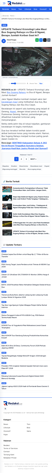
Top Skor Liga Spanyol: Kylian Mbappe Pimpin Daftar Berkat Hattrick (24, 306)
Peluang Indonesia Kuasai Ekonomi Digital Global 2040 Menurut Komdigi (23, 377)
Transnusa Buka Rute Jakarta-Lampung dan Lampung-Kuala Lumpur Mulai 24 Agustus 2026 (25, 296)
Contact (7, 451)
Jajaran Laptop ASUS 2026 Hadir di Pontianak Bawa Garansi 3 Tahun (25, 387)
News (13, 9)
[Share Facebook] (41, 40)
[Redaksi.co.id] (29, 3)
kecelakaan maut (10, 102)
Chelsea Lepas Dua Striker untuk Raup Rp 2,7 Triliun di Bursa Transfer (25, 255)
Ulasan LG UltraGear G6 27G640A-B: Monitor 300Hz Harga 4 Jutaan (25, 276)
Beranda (5, 9)
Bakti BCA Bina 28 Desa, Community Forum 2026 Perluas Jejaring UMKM (24, 347)
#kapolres (5, 166)
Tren (20, 9)
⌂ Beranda (5, 16)
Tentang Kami (9, 455)
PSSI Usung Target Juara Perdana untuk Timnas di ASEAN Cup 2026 (26, 265)
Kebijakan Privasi (10, 458)
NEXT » (33, 159)
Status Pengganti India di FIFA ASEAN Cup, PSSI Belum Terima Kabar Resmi (23, 316)
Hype (6, 434)
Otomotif (43, 9)
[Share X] (45, 40)
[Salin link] (48, 40)
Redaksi (7, 445)
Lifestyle (27, 9)
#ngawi (46, 166)
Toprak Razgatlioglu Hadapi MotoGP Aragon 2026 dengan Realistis (24, 357)
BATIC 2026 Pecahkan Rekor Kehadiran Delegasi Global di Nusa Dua (26, 286)
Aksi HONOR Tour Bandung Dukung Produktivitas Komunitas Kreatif (25, 336)
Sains (29, 431)
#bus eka (22, 169)
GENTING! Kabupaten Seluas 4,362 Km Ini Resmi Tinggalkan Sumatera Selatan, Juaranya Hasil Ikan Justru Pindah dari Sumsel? (25, 146)
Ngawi (13, 111)
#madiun (14, 166)
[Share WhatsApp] (37, 40)
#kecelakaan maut (36, 166)
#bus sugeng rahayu (34, 169)
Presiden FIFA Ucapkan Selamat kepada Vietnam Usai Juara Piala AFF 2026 (24, 367)
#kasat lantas (23, 166)
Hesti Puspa (11, 40)
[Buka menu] (4, 3)
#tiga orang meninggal (9, 169)
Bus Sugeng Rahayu (16, 92)
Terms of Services (11, 448)
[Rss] (5, 408)
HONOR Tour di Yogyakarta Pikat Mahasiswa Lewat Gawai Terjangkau (24, 326)
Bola (35, 9)
